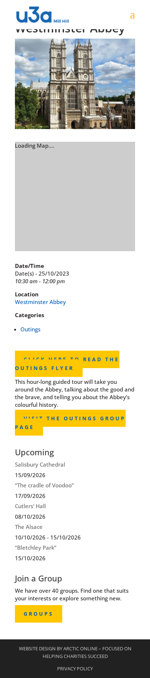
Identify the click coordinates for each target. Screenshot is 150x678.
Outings (30, 329)
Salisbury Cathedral (40, 464)
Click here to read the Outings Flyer (67, 364)
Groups (39, 613)
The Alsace (29, 526)
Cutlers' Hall (30, 506)
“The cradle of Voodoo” (44, 485)
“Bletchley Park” (35, 547)
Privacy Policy (75, 668)
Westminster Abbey (40, 301)
